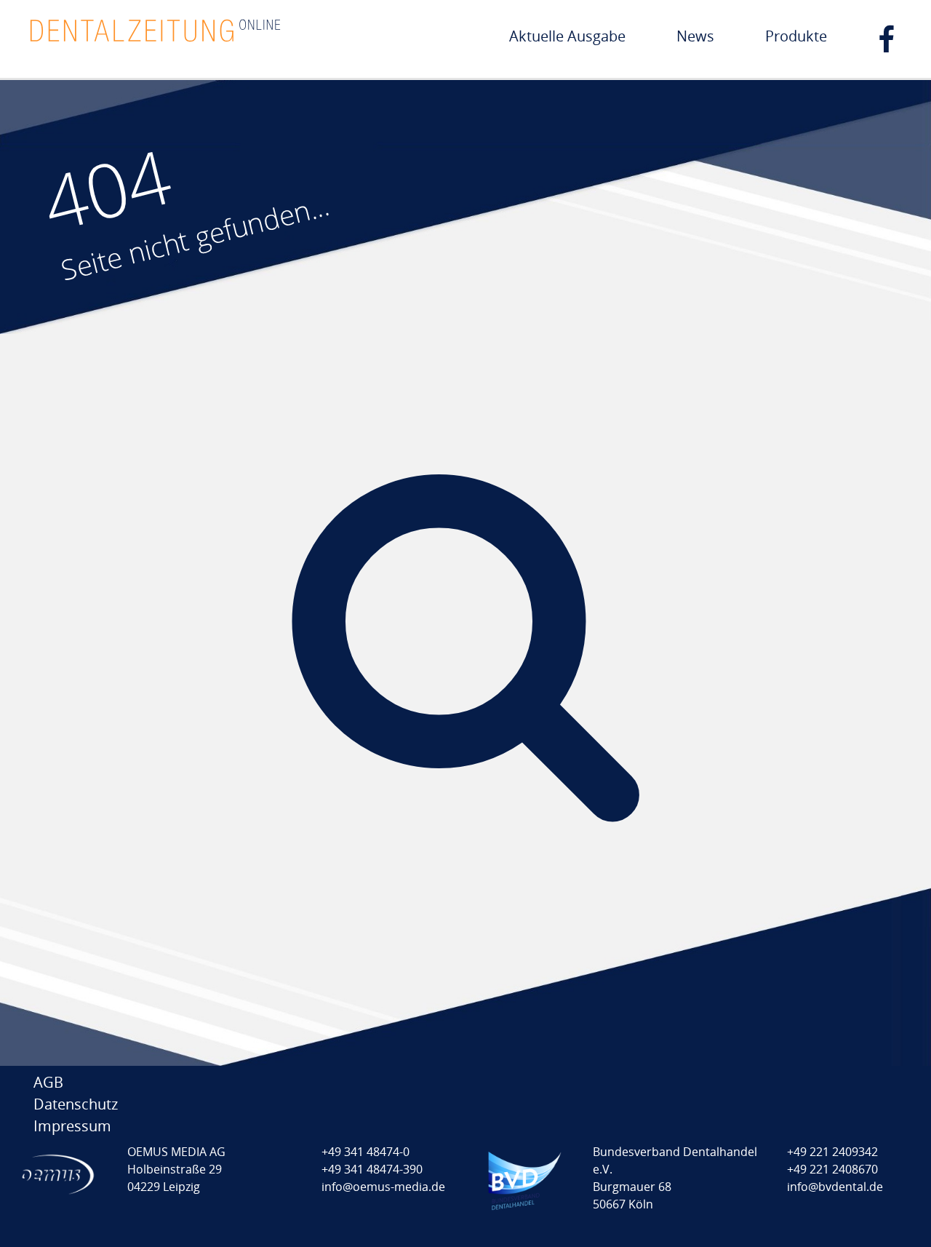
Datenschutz (75, 1104)
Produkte (796, 36)
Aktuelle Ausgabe (567, 36)
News (695, 36)
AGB (48, 1082)
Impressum (72, 1126)
